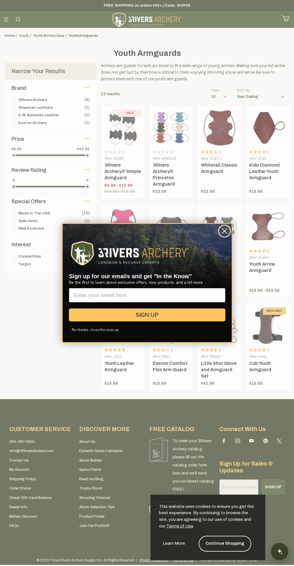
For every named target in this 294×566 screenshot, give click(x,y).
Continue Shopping (225, 543)
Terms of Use (179, 526)
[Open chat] (279, 551)
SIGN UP (147, 315)
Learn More (174, 543)
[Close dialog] (224, 231)
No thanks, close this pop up (95, 329)
